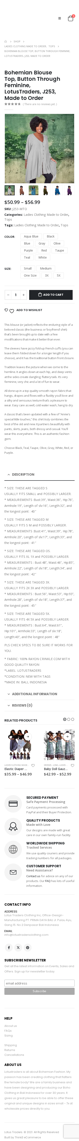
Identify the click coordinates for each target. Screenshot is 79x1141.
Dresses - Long (51, 755)
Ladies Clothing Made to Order (46, 205)
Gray (42, 233)
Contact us (33, 866)
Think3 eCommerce (28, 1128)
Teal (27, 247)
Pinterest (28, 938)
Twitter (18, 938)
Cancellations (14, 1045)
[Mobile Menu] (60, 13)
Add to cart (53, 285)
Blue (27, 233)
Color (9, 227)
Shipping (10, 1035)
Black (50, 226)
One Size (30, 265)
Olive (57, 233)
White (42, 247)
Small (28, 258)
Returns (9, 1040)
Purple (28, 240)
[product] (19, 735)
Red (44, 240)
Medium (46, 258)
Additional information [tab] (34, 684)
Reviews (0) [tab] (22, 695)
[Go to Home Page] (5, 31)
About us (10, 1016)
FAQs (8, 1021)
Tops (8, 210)
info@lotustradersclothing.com (26, 925)
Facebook (9, 938)
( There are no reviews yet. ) (40, 94)
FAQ (47, 871)
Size (7, 259)
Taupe (59, 240)
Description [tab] (23, 465)
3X (46, 265)
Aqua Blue (31, 226)
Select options (28, 727)
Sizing (8, 1026)
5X (58, 265)
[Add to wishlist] (33, 756)
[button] (65, 709)
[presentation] (10, 139)
